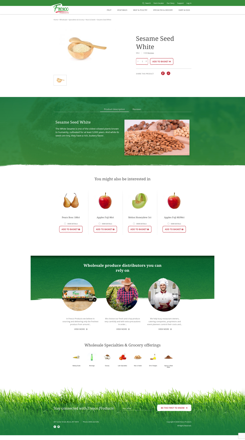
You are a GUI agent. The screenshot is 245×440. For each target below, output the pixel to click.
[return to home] (61, 9)
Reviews (137, 109)
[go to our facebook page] (55, 427)
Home (56, 20)
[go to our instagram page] (58, 427)
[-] (138, 61)
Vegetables (122, 10)
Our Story (170, 3)
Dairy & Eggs (184, 10)
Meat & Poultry (140, 10)
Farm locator (159, 3)
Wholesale (63, 20)
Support (180, 3)
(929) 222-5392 (93, 422)
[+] (146, 61)
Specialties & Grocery (163, 10)
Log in (189, 3)
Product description (114, 109)
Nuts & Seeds (90, 20)
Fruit (109, 10)
